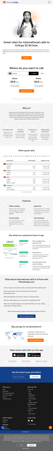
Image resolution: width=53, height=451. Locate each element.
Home (4, 389)
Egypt (7, 177)
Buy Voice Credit (26, 91)
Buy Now (26, 58)
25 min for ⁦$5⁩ (45, 172)
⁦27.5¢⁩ (34, 174)
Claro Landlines (10, 189)
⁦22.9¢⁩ (34, 187)
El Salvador (9, 185)
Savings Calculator (33, 402)
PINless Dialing (14, 206)
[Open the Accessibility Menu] (2, 427)
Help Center (5, 420)
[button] (49, 2)
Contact (4, 422)
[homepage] (25, 2)
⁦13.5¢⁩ (34, 179)
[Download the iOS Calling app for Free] (18, 355)
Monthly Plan (32, 395)
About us (5, 397)
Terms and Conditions (8, 395)
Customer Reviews (7, 398)
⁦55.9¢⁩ (34, 166)
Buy (30, 391)
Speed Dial (37, 206)
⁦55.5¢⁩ (34, 168)
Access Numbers (32, 398)
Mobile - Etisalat (10, 183)
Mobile (8, 168)
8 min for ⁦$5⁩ (46, 166)
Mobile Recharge (31, 404)
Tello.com (5, 427)
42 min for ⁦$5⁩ (45, 189)
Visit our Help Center (26, 316)
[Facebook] (29, 420)
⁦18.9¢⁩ (34, 181)
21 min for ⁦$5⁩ (45, 187)
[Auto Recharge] (30, 219)
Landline (8, 166)
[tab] (4, 156)
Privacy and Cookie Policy (8, 393)
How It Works (32, 413)
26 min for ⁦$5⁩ (45, 181)
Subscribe (35, 377)
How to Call (31, 397)
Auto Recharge (39, 218)
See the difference (36, 340)
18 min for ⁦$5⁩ (45, 174)
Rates (30, 393)
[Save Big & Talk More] (14, 336)
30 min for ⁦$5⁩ (45, 183)
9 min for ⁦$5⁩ (46, 168)
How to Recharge (33, 408)
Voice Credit (30, 389)
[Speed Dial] (30, 207)
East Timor (9, 164)
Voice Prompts (14, 218)
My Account (5, 391)
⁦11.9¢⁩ (34, 189)
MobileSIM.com (6, 428)
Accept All (31, 445)
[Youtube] (32, 420)
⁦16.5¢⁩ (34, 183)
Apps (30, 400)
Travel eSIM (30, 410)
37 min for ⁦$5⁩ (45, 179)
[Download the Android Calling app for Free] (34, 355)
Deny (21, 445)
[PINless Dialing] (5, 207)
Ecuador (8, 170)
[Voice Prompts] (5, 219)
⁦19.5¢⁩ (34, 172)
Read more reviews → (10, 257)
